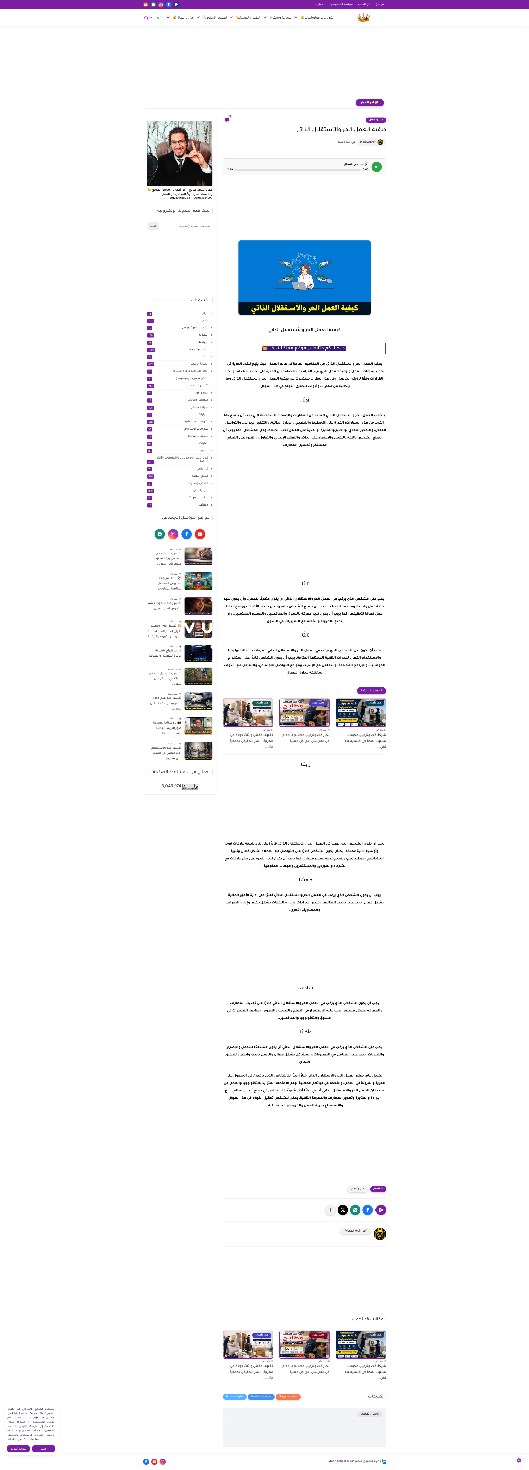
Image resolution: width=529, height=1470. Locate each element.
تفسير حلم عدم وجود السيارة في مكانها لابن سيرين (165, 704)
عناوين (178, 451)
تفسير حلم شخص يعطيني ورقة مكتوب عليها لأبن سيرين (167, 559)
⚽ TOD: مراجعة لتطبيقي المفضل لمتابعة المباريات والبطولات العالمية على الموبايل (165, 584)
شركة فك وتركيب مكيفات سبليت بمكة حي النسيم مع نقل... (365, 741)
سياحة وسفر (178, 407)
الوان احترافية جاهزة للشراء (179, 371)
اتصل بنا (319, 4)
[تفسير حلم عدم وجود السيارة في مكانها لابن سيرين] (198, 701)
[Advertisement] (264, 63)
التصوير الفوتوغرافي (178, 328)
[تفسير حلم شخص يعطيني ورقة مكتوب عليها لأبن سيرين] (198, 556)
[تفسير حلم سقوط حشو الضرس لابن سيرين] (198, 606)
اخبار (178, 320)
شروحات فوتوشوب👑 (317, 18)
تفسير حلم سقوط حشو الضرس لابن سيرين (164, 606)
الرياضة (178, 342)
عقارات (178, 443)
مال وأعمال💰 (183, 18)
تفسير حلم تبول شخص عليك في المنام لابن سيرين (165, 679)
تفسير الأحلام (178, 385)
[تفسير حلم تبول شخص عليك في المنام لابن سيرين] (198, 676)
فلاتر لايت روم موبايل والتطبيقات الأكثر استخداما (180, 459)
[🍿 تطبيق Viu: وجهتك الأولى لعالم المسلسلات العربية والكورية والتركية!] (198, 629)
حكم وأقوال (178, 393)
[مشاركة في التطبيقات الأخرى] (330, 1210)
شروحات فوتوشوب (178, 422)
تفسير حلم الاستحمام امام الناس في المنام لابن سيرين (166, 754)
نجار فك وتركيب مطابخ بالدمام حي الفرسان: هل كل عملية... (306, 738)
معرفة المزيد (18, 1448)
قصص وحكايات (179, 483)
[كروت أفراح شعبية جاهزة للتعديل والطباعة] (198, 653)
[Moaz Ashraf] (363, 18)
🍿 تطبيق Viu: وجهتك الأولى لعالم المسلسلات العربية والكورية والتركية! (164, 631)
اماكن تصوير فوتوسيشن (179, 378)
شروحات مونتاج (178, 436)
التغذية (178, 335)
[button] (367, 1210)
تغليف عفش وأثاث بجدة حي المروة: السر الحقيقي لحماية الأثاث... (251, 741)
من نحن (380, 4)
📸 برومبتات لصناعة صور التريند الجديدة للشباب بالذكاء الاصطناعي (167, 729)
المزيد (159, 17)
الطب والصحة (178, 349)
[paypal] (176, 4)
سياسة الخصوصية (341, 4)
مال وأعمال (376, 120)
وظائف (178, 505)
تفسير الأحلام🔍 (215, 18)
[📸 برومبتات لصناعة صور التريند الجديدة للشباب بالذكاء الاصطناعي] (198, 726)
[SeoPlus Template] (383, 1461)
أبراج (178, 313)
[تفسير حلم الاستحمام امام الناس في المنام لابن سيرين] (198, 751)
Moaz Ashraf (367, 142)
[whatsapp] (153, 4)
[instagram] (161, 4)
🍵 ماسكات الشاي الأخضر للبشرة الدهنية (323, 102)
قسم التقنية (178, 476)
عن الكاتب (364, 4)
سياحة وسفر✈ (280, 18)
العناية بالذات (178, 364)
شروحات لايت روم (178, 429)
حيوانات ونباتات (178, 400)
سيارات (178, 414)
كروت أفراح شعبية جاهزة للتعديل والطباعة (165, 653)
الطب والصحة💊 (248, 18)
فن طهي (178, 469)
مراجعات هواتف (178, 498)
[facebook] (169, 4)
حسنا (43, 1448)
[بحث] (146, 18)
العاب (178, 357)
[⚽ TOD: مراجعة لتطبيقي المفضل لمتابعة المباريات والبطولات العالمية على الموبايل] (198, 581)
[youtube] (146, 4)
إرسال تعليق (370, 1414)
